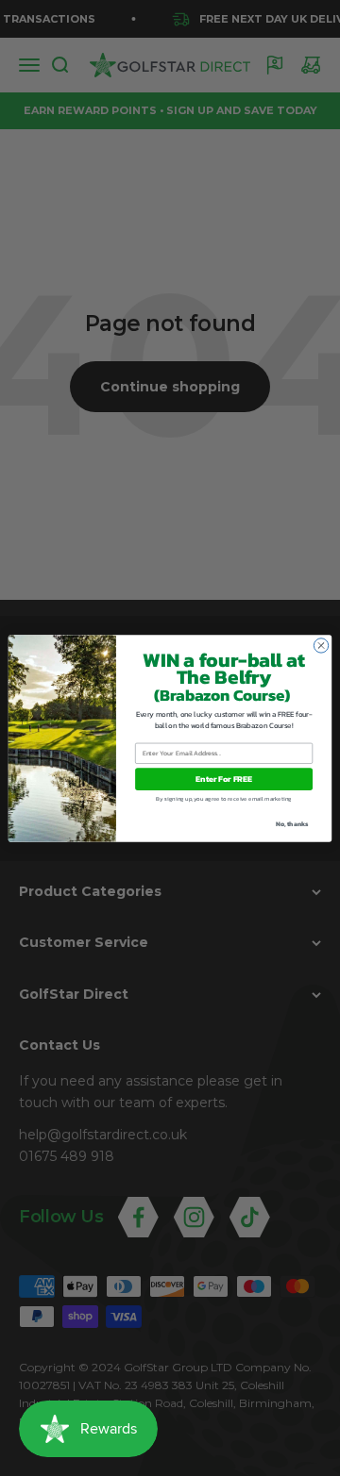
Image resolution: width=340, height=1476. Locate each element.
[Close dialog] (321, 645)
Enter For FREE (223, 778)
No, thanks (292, 823)
